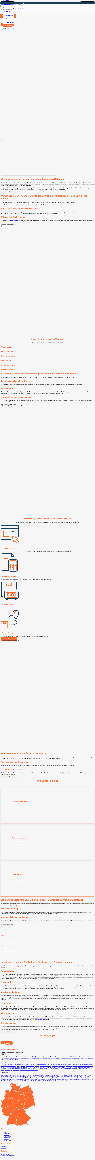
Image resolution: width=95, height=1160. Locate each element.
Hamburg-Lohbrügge (69, 1058)
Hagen (16, 1077)
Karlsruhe (8, 1076)
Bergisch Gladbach (13, 1080)
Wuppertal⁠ (75, 1075)
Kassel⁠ (12, 1077)
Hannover (56, 1075)
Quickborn (22, 1066)
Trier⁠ (7, 1080)
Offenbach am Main (29, 1079)
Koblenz (84, 1079)
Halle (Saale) (59, 1076)
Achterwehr (3, 1068)
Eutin (47, 1064)
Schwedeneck (23, 1068)
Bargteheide (31, 1064)
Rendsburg (37, 1066)
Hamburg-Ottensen (88, 1056)
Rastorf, (36, 1070)
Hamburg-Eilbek (39, 1058)
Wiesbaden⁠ (19, 1076)
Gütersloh (44, 1080)
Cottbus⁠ (65, 1080)
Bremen (46, 1075)
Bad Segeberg (25, 1064)
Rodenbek (40, 1068)
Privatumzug (6, 985)
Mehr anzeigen (4, 191)
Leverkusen (74, 1077)
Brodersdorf (53, 1067)
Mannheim (3, 1076)
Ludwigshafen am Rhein (39, 1077)
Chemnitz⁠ (52, 1076)
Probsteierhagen (8, 1070)
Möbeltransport (41, 1019)
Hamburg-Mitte (23, 1056)
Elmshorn (43, 1064)
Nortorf (88, 1067)
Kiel (73, 1064)
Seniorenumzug (7, 1136)
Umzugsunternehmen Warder (74, 1068)
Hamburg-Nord (31, 1056)
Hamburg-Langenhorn (58, 1058)
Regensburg (3, 1079)
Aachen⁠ (41, 1076)
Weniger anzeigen (12, 191)
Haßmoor (51, 1068)
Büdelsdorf (23, 1070)
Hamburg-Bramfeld (48, 1058)
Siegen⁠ (54, 1080)
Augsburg (13, 1076)
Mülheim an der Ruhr (60, 1077)
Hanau (39, 1080)
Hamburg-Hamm (89, 1058)
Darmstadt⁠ (79, 1077)
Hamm (31, 1077)
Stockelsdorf (62, 1066)
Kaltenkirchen (67, 1064)
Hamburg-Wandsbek (60, 1056)
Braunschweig (46, 1076)
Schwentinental (83, 1066)
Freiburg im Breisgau (73, 1076)
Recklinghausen (22, 1080)
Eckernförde (38, 1064)
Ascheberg (69, 1067)
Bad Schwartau (17, 1064)
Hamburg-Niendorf (79, 1058)
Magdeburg (65, 1076)
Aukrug (84, 1067)
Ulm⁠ (44, 1079)
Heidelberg (85, 1077)
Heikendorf (22, 1067)
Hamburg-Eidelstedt (13, 1059)
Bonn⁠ (85, 1075)
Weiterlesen (3, 224)
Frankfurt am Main (16, 1075)
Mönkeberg (28, 1067)
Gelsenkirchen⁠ (35, 1076)
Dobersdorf (64, 1067)
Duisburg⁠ (66, 1075)
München (6, 1075)
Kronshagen (76, 1066)
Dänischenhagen (42, 1067)
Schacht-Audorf (30, 1070)
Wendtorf (58, 1067)
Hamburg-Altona (5, 1056)
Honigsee (75, 1067)
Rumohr (29, 1068)
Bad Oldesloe (10, 1064)
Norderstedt (8, 1066)
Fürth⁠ (35, 1079)
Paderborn (12, 1079)
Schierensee (35, 1068)
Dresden (51, 1075)
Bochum (71, 1075)
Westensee (46, 1068)
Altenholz (16, 1067)
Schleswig (48, 1066)
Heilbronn (40, 1079)
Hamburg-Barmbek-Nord (28, 1058)
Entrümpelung (7, 1137)
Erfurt (88, 1076)
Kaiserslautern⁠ (60, 1080)
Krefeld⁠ (80, 1076)
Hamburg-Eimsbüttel (14, 1056)
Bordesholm (90, 1066)
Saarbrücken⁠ (26, 1077)
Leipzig (33, 1075)
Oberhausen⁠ (3, 1077)
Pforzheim (48, 1079)
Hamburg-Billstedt (69, 1056)
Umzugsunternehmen (13, 220)
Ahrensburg (3, 1064)
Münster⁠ (89, 1075)
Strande (18, 1068)
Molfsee (2, 1067)
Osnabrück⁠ (68, 1077)
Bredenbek (9, 1068)
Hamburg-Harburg (49, 1056)
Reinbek (32, 1066)
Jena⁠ (28, 1080)
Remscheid (3, 1080)
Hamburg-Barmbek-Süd (16, 1058)
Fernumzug (6, 1139)
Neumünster (84, 1064)
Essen (42, 1075)
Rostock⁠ (9, 1077)
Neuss (17, 1079)
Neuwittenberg (16, 1070)
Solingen (90, 1077)
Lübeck (76, 1064)
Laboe (48, 1067)
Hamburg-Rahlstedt (5, 1058)
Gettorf (14, 1068)
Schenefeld (43, 1066)
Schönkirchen (34, 1067)
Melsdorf (11, 1067)
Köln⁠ (10, 1075)
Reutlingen (73, 1079)
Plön (71, 1066)
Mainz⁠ (84, 1076)
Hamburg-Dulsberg (79, 1056)
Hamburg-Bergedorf (40, 1056)
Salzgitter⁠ (35, 1080)
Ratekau (28, 1066)
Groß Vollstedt (63, 1068)
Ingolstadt (21, 1079)
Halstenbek (52, 1064)
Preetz (18, 1066)
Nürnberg (61, 1075)
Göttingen (64, 1079)
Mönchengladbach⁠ (26, 1076)
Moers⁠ (30, 1080)
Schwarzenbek (55, 1066)
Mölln (79, 1064)
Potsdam (21, 1077)
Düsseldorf (28, 1075)
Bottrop (69, 1079)
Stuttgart (23, 1075)
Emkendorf (56, 1068)
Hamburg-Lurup (4, 1059)
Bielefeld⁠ (81, 1075)
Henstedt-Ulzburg (59, 1064)
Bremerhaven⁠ (89, 1079)
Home (5, 1132)
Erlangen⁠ (79, 1079)
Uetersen (68, 1066)
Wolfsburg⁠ (58, 1079)
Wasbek (80, 1067)
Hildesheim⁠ (49, 1080)
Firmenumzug (7, 1133)
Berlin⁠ (2, 1075)
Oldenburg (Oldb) (50, 1077)
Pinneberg (13, 1066)
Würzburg (53, 1079)
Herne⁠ (8, 1079)
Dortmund (38, 1075)
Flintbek (7, 1067)
